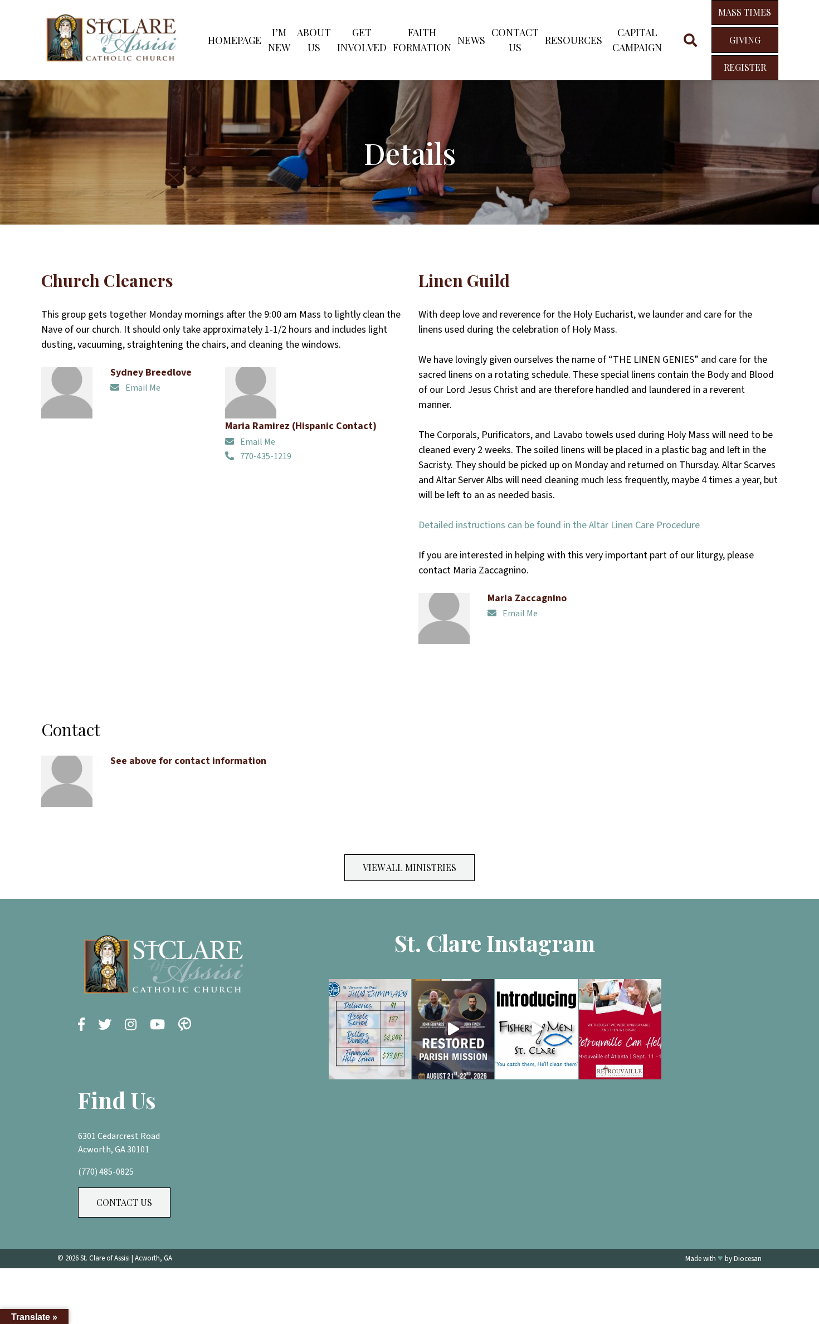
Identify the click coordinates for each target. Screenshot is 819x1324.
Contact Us (515, 40)
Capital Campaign (637, 40)
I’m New (279, 40)
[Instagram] (130, 1026)
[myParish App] (184, 1026)
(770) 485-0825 (106, 1172)
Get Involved (362, 40)
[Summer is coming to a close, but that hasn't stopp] (370, 1029)
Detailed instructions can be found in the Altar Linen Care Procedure (559, 525)
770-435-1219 (264, 456)
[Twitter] (104, 1026)
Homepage (234, 40)
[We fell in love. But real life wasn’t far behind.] (620, 1029)
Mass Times (744, 12)
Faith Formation (422, 40)
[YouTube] (157, 1026)
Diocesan (748, 1259)
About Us (314, 40)
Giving (744, 40)
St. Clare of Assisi (105, 1258)
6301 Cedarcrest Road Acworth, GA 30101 (119, 1143)
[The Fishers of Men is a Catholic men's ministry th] (536, 1029)
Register (745, 67)
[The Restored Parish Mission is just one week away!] (453, 1029)
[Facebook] (81, 1026)
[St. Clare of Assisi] (111, 65)
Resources (573, 40)
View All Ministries (409, 867)
